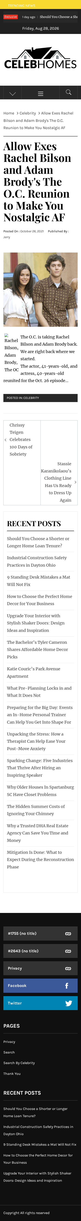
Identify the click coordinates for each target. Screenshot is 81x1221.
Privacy (15, 968)
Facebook (17, 985)
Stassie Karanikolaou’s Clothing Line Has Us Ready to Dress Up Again (56, 482)
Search (9, 1052)
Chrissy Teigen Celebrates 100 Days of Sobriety (21, 440)
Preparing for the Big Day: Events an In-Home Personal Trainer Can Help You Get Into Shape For (40, 715)
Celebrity (31, 398)
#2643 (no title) (23, 950)
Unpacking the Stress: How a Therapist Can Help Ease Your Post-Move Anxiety (36, 741)
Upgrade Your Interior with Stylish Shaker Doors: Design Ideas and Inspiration (36, 623)
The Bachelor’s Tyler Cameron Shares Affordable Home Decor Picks (37, 650)
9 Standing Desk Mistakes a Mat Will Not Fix (39, 1144)
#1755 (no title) (22, 933)
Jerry (6, 237)
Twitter (15, 1003)
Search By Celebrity (19, 1063)
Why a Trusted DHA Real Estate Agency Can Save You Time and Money (37, 833)
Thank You (12, 1073)
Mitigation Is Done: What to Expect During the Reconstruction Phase (40, 860)
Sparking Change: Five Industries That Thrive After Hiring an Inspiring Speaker (40, 768)
